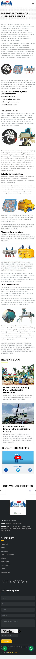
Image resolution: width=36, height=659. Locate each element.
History (4, 558)
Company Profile (7, 554)
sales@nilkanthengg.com (14, 523)
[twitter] (7, 581)
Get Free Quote (10, 591)
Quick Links (7, 538)
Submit (6, 641)
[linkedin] (22, 581)
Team (3, 569)
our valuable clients (18, 486)
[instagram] (14, 581)
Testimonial (5, 565)
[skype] (11, 581)
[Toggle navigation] (33, 3)
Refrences (5, 562)
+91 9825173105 (11, 520)
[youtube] (26, 581)
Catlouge (4, 551)
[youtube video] (18, 456)
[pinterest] (18, 581)
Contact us (5, 572)
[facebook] (3, 581)
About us (4, 544)
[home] (6, 3)
